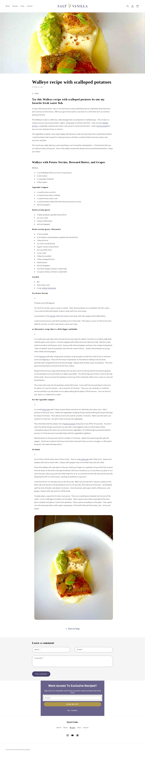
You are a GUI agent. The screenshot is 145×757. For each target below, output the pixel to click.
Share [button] (37, 93)
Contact (86, 727)
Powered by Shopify (24, 749)
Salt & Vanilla (14, 749)
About (65, 727)
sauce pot (46, 409)
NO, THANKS (73, 710)
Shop (79, 727)
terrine (52, 316)
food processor (69, 424)
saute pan (85, 459)
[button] (127, 6)
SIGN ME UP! (72, 704)
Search (58, 727)
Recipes (72, 727)
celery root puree (49, 288)
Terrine (42, 356)
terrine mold (102, 126)
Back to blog (74, 628)
